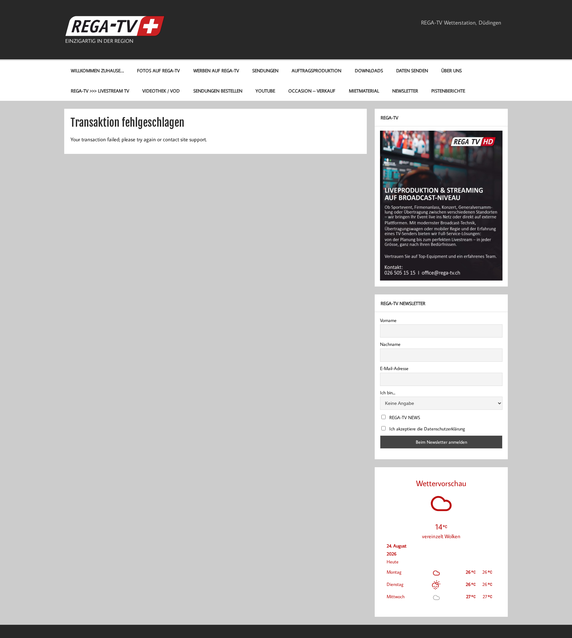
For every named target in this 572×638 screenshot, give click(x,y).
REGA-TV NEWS (404, 417)
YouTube (265, 91)
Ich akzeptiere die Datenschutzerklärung (426, 429)
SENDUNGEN (265, 70)
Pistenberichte (448, 91)
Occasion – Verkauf (311, 91)
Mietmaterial (364, 91)
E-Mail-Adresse (394, 368)
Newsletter (405, 91)
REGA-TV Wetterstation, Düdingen (461, 22)
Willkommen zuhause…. (97, 70)
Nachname (390, 344)
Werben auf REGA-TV (216, 70)
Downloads (369, 70)
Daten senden (412, 70)
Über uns (451, 70)
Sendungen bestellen (217, 91)
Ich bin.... (387, 393)
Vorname (388, 320)
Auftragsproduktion (316, 70)
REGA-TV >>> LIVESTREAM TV (100, 91)
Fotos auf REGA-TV (158, 70)
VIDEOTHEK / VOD (161, 91)
